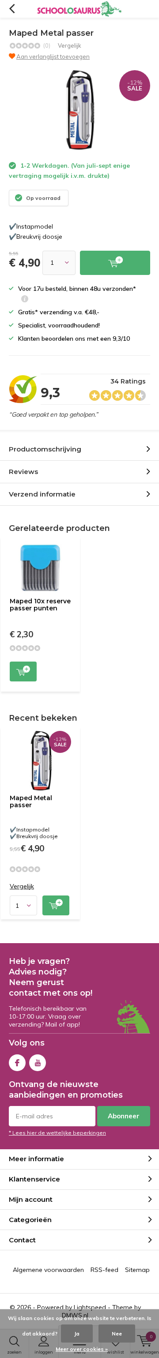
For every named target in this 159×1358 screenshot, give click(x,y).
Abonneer (124, 1116)
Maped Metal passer (31, 801)
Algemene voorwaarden (48, 1270)
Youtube (37, 1062)
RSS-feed (104, 1270)
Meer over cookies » (82, 1349)
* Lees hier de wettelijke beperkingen (57, 1132)
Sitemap (137, 1270)
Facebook (17, 1062)
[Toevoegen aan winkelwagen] (115, 263)
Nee (117, 1333)
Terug (11, 9)
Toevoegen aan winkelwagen (23, 671)
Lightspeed (90, 1307)
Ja (77, 1333)
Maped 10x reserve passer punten (40, 604)
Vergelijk (69, 45)
